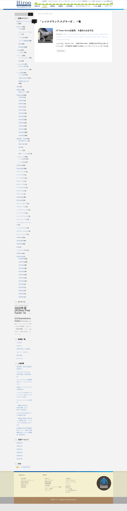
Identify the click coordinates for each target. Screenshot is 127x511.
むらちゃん (20, 358)
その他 (20, 29)
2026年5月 (20, 452)
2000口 (16, 305)
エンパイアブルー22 (22, 216)
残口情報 (21, 47)
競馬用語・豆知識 (22, 138)
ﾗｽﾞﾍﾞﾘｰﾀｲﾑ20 (21, 178)
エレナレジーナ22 (22, 219)
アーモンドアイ (74, 34)
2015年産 (21, 123)
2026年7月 (20, 446)
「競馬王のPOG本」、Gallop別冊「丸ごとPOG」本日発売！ (23, 408)
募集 (20, 44)
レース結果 (22, 75)
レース (20, 150)
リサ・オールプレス (22, 323)
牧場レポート (22, 92)
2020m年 (25, 305)
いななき (21, 52)
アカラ (25, 329)
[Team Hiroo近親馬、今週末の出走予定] (45, 44)
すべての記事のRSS (24, 467)
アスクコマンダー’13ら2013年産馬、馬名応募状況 (24, 374)
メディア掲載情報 (24, 40)
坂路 (29, 329)
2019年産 (21, 135)
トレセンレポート (24, 69)
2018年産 (21, 132)
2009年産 (21, 103)
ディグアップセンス (79, 37)
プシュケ (94, 37)
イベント (19, 55)
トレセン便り (20, 64)
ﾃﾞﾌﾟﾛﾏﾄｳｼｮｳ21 (21, 187)
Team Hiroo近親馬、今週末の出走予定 (76, 30)
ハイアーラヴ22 (21, 213)
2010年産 (21, 107)
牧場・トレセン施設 (24, 153)
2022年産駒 (20, 240)
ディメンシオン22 (22, 203)
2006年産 (21, 97)
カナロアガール (104, 34)
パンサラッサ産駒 (22, 250)
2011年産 (21, 110)
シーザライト (59, 37)
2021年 (16, 331)
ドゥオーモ (88, 37)
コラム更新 (22, 37)
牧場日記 (19, 90)
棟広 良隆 (19, 355)
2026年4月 (20, 455)
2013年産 (21, 116)
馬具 (20, 147)
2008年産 (21, 100)
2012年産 (21, 113)
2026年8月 (20, 443)
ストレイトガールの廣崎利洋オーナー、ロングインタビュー (24, 382)
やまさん (19, 345)
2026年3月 (20, 459)
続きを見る (61, 51)
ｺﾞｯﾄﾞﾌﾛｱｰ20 (20, 175)
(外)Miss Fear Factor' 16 (22, 311)
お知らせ (19, 27)
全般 (18, 86)
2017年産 (21, 129)
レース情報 (20, 72)
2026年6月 (20, 449)
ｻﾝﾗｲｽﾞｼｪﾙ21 (20, 191)
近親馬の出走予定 (24, 81)
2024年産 (19, 244)
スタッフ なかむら (22, 352)
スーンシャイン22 (22, 234)
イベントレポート (24, 58)
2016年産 (21, 126)
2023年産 (19, 237)
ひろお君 (19, 342)
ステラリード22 (21, 206)
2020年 (18, 326)
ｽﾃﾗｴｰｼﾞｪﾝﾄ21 (21, 184)
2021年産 (19, 329)
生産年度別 (20, 95)
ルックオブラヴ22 (22, 228)
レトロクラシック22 (22, 210)
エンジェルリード (84, 34)
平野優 (20, 331)
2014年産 (21, 119)
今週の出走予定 (23, 78)
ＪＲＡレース (66, 34)
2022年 (22, 326)
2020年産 (19, 165)
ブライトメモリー (101, 37)
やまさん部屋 (22, 66)
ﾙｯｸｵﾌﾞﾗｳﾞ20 (20, 181)
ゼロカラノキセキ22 (22, 231)
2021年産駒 (20, 168)
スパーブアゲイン (68, 37)
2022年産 (19, 200)
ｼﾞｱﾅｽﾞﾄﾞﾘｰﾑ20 (21, 171)
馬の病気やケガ (23, 141)
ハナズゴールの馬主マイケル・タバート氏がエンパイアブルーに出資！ (24, 395)
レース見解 (22, 162)
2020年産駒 (20, 197)
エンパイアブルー (94, 34)
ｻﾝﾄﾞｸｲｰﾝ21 (20, 194)
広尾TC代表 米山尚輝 (23, 349)
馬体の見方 (22, 144)
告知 (20, 61)
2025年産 (19, 253)
